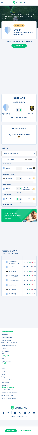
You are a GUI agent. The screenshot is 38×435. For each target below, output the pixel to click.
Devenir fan (20, 46)
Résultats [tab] (10, 160)
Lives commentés (6, 337)
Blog (2, 358)
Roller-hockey (5, 385)
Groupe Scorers (6, 361)
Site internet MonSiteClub (8, 345)
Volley (3, 377)
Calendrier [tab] (28, 160)
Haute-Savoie (30, 14)
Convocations (5, 351)
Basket (3, 368)
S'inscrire (10, 431)
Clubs (20, 14)
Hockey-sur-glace (6, 379)
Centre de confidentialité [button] (8, 398)
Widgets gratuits (6, 340)
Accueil (3, 14)
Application (4, 334)
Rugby (3, 374)
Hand (3, 371)
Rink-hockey (5, 382)
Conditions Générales (7, 390)
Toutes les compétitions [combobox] (10, 154)
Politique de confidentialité (9, 392)
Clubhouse (4, 354)
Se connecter (25, 431)
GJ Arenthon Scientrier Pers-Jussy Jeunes (18, 16)
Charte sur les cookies (7, 395)
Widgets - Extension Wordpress (10, 343)
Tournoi (3, 348)
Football (12, 14)
